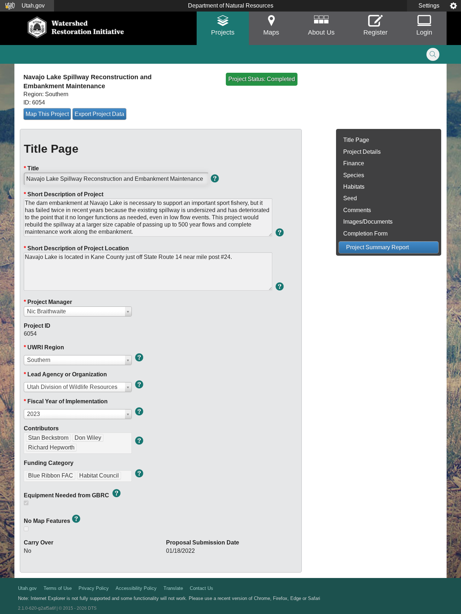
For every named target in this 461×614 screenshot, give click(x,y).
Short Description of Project (63, 194)
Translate (173, 588)
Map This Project (47, 114)
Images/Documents (368, 222)
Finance (353, 163)
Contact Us (201, 588)
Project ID (37, 326)
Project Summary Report (377, 247)
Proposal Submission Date (202, 542)
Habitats (353, 187)
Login (424, 32)
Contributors (41, 428)
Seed (350, 198)
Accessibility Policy (136, 588)
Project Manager (48, 302)
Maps (271, 32)
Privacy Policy (94, 588)
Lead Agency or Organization (65, 374)
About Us (321, 32)
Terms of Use (58, 588)
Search (432, 54)
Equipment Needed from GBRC (67, 495)
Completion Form (365, 233)
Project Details (362, 152)
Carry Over (38, 542)
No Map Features (47, 521)
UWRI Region (44, 347)
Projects (222, 32)
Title (31, 168)
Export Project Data (99, 114)
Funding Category (48, 463)
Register (375, 32)
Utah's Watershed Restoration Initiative (76, 27)
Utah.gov (27, 588)
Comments (357, 210)
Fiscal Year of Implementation (66, 401)
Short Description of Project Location (76, 248)
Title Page (356, 140)
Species (353, 175)
